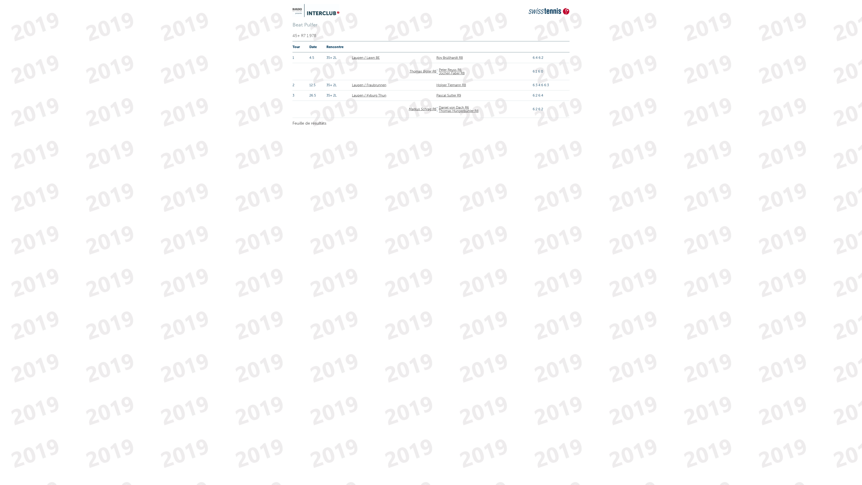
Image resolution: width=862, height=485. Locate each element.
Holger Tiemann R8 (451, 85)
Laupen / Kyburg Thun (369, 95)
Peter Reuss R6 (450, 70)
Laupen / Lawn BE (366, 58)
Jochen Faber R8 (452, 73)
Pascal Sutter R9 (448, 95)
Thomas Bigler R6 (422, 71)
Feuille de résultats (309, 123)
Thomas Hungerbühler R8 (459, 111)
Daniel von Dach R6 (454, 107)
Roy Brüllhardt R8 (449, 58)
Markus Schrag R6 (422, 109)
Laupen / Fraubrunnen (369, 85)
